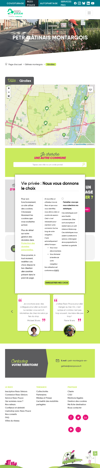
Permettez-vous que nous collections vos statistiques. (70, 205)
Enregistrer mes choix (56, 282)
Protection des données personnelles (28, 246)
